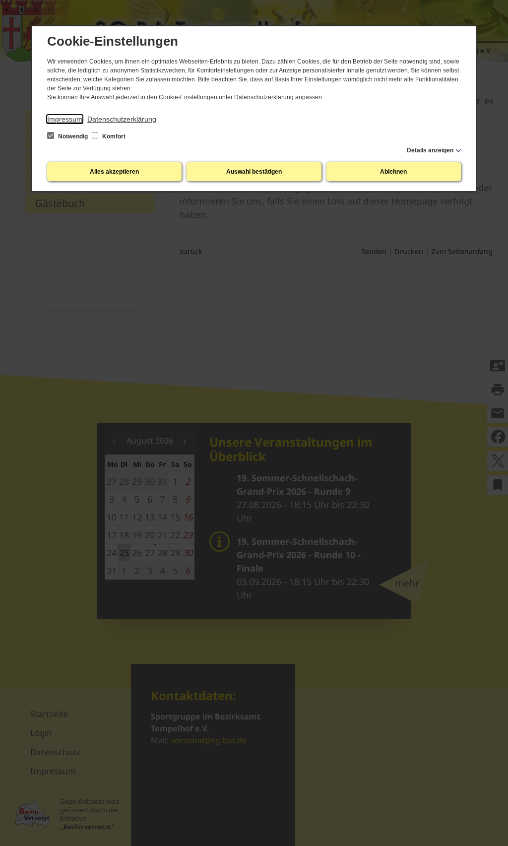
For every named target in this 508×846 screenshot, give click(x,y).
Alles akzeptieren (114, 171)
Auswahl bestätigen (254, 171)
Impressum (64, 119)
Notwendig (73, 136)
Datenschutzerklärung (121, 119)
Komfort (113, 136)
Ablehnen (393, 171)
